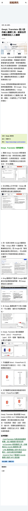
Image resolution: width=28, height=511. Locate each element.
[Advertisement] (14, 14)
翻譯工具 (11, 461)
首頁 (3, 25)
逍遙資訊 (14, 2)
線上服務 (7, 25)
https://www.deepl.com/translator (16, 142)
